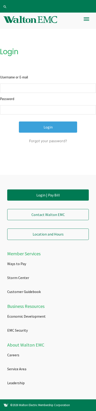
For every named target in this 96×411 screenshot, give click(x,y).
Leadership (16, 383)
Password (7, 99)
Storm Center (18, 277)
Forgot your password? (48, 141)
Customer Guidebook (24, 291)
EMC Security (17, 330)
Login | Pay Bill (48, 195)
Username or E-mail (14, 77)
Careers (13, 355)
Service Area (16, 369)
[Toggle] (86, 20)
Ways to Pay (16, 263)
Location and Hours (48, 234)
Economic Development (26, 316)
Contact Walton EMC (48, 214)
